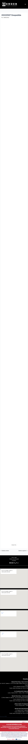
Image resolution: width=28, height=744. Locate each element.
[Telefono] (16, 562)
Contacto (14, 560)
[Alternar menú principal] (25, 4)
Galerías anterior (5, 550)
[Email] (14, 562)
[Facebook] (10, 562)
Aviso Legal (14, 557)
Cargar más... (14, 544)
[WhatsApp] (17, 562)
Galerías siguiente (22, 550)
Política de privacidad (14, 559)
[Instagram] (12, 562)
